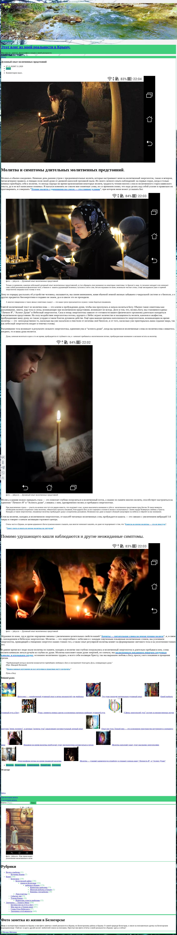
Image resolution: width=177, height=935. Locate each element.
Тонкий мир (46, 765)
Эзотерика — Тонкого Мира (17, 903)
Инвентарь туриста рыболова (28, 900)
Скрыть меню (6, 41)
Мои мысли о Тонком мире (22, 907)
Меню (3, 57)
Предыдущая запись (9, 797)
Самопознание (33, 765)
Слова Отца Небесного (20, 909)
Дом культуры (21, 894)
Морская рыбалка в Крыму (41, 890)
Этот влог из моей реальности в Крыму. (35, 47)
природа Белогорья (28, 883)
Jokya (8, 68)
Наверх (4, 2)
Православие (20, 765)
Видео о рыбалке (13, 872)
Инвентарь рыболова (38, 887)
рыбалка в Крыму (32, 885)
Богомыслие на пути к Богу (22, 905)
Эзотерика (56, 765)
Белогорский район (24, 881)
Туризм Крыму (17, 898)
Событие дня (16, 896)
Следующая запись (9, 800)
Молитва (9, 765)
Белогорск (15, 879)
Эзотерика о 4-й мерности (21, 911)
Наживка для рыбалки (39, 892)
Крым (8, 877)
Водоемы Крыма (17, 874)
